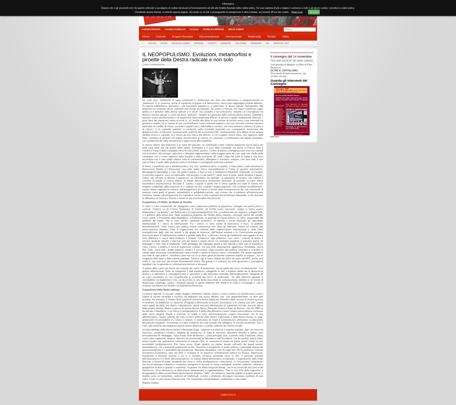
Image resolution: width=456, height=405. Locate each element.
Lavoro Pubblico (175, 29)
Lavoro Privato (151, 29)
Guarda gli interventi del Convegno (289, 82)
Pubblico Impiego (213, 29)
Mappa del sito (281, 43)
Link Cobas (240, 43)
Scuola (194, 29)
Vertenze (199, 43)
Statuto (152, 43)
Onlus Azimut (236, 29)
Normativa (226, 43)
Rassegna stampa (181, 43)
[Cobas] (228, 25)
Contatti (212, 43)
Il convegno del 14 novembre (291, 56)
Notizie (164, 43)
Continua (274, 137)
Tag (267, 43)
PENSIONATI (256, 43)
